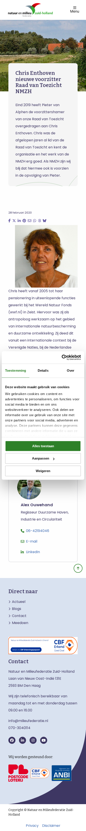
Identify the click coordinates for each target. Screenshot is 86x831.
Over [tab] (70, 370)
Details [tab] (43, 370)
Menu (74, 11)
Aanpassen (40, 458)
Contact (19, 616)
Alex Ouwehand (37, 505)
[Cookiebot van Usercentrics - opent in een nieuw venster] (62, 357)
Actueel (18, 602)
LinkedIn (33, 551)
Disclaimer (51, 825)
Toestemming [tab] (15, 370)
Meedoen (20, 623)
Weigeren (43, 471)
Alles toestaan (43, 446)
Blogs (16, 609)
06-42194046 (37, 530)
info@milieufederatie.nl (28, 720)
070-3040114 (19, 727)
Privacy (32, 825)
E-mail (31, 541)
